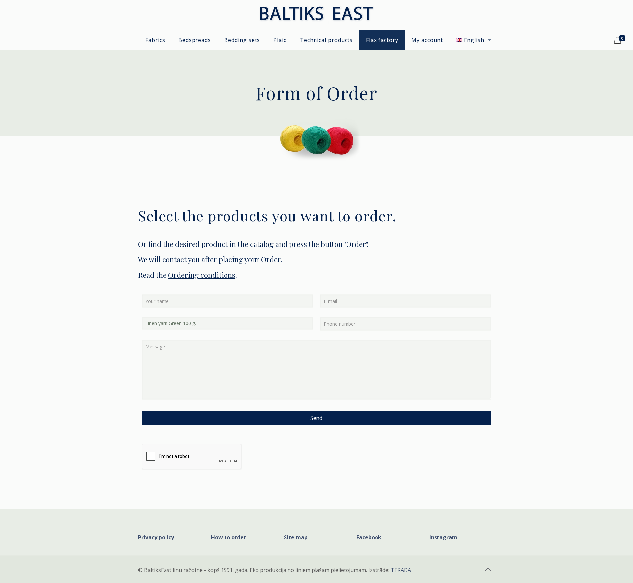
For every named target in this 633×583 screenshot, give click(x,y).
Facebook (368, 537)
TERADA (401, 570)
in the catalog (251, 244)
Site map (296, 537)
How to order (228, 537)
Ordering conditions (201, 275)
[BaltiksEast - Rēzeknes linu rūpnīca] (316, 15)
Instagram (443, 537)
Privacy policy (156, 537)
